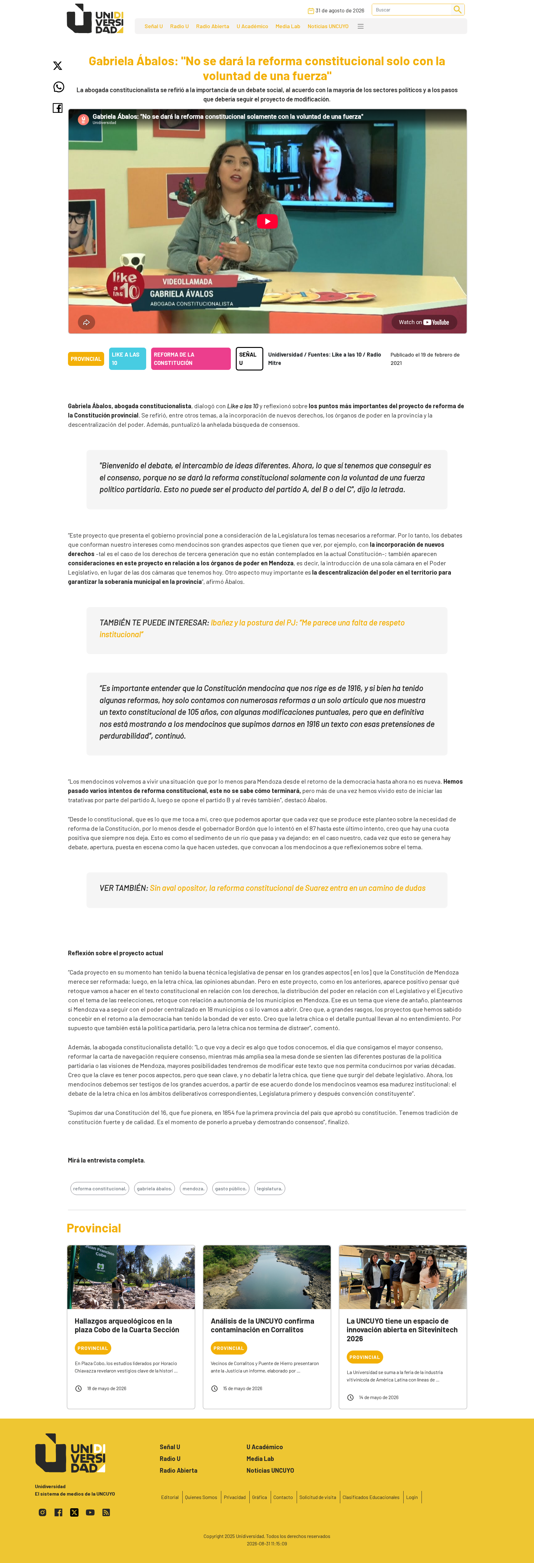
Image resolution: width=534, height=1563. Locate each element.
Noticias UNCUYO (328, 26)
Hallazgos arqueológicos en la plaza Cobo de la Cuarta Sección (127, 1325)
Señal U (154, 26)
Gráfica (259, 1497)
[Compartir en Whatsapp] (59, 87)
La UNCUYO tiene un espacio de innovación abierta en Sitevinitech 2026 (402, 1329)
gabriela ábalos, (154, 1188)
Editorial (170, 1497)
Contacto (283, 1497)
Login (412, 1497)
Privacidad (235, 1497)
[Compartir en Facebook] (59, 108)
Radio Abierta (212, 26)
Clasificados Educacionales (371, 1497)
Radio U (179, 26)
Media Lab (288, 26)
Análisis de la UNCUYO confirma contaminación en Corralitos (262, 1325)
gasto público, (231, 1188)
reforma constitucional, (99, 1188)
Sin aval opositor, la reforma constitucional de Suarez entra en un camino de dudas (288, 887)
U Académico (252, 26)
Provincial (86, 358)
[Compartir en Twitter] (59, 66)
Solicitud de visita (317, 1497)
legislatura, (269, 1188)
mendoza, (194, 1188)
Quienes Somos (201, 1497)
